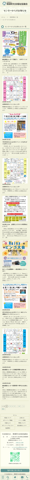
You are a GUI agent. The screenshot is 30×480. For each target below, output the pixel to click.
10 (19, 406)
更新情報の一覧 (14, 17)
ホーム (3, 17)
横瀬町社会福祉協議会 (15, 3)
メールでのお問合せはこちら (19, 447)
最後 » (3, 409)
